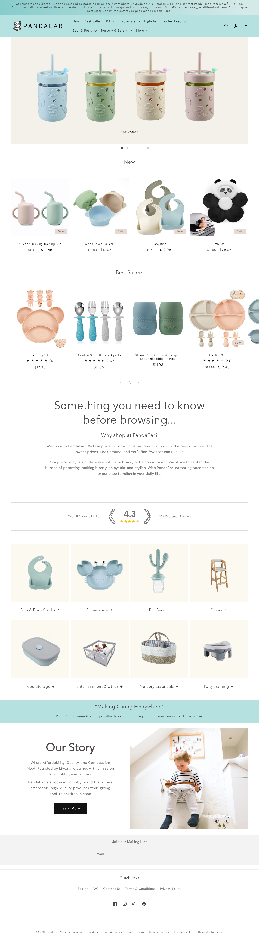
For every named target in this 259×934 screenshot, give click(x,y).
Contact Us (112, 889)
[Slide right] (138, 382)
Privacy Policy (170, 889)
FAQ (96, 889)
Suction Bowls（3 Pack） (100, 244)
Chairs (216, 610)
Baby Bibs (159, 244)
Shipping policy (184, 931)
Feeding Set (40, 355)
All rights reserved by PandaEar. (80, 931)
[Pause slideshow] (147, 148)
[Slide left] (121, 382)
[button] (110, 21)
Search (83, 889)
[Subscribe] (164, 854)
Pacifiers (156, 610)
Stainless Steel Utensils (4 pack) (99, 355)
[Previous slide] (112, 148)
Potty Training (216, 687)
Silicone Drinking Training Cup (40, 244)
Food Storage (37, 687)
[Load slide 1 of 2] (121, 148)
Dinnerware (97, 610)
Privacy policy (135, 931)
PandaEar (53, 931)
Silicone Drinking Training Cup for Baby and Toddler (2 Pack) (158, 357)
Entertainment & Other (97, 687)
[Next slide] (138, 148)
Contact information (211, 931)
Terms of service (159, 931)
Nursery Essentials (157, 687)
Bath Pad (219, 244)
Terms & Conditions (140, 889)
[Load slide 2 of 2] (128, 148)
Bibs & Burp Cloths (37, 610)
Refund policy (113, 931)
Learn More (70, 808)
